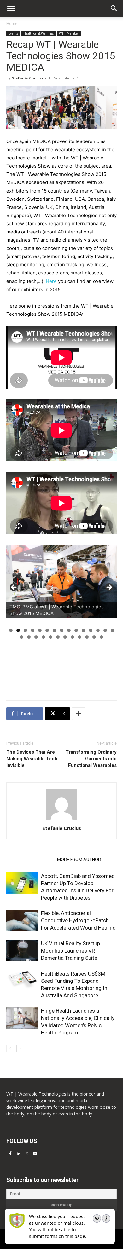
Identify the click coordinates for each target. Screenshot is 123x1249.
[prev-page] (10, 1048)
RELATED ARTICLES (30, 859)
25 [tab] (87, 637)
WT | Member (69, 33)
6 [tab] (47, 630)
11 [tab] (83, 630)
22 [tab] (65, 637)
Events (13, 33)
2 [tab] (18, 630)
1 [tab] (11, 630)
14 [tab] (105, 630)
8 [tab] (61, 630)
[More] (78, 713)
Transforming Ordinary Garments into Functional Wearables (91, 758)
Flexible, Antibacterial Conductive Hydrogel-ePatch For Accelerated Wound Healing (78, 920)
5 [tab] (40, 630)
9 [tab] (69, 630)
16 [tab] (21, 637)
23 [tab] (72, 637)
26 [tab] (94, 637)
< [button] (14, 587)
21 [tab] (58, 637)
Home (11, 23)
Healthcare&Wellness (38, 33)
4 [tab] (32, 630)
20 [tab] (50, 637)
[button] (114, 8)
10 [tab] (76, 630)
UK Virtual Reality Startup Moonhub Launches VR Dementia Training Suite (70, 950)
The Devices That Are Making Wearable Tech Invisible (31, 758)
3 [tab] (25, 630)
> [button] (109, 587)
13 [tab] (98, 630)
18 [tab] (36, 637)
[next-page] (20, 1048)
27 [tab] (101, 637)
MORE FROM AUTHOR (79, 859)
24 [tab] (79, 637)
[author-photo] (61, 819)
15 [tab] (112, 630)
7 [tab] (54, 630)
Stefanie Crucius (27, 78)
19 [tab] (43, 637)
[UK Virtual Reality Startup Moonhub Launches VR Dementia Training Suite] (22, 951)
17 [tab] (29, 637)
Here (52, 281)
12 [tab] (90, 630)
